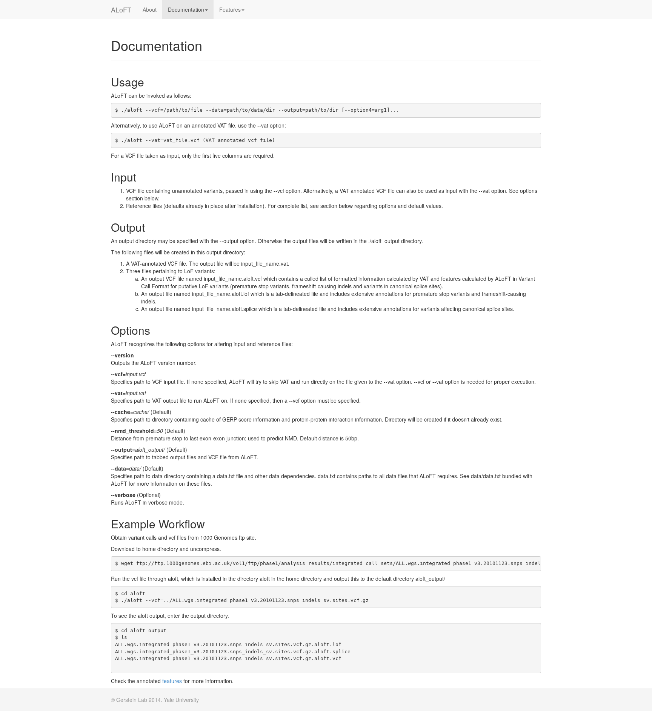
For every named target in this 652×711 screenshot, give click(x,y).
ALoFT (121, 9)
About (150, 9)
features (172, 681)
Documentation (186, 9)
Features (230, 9)
